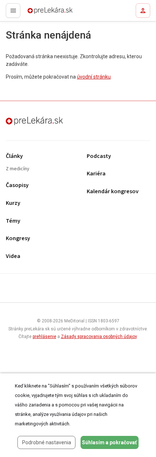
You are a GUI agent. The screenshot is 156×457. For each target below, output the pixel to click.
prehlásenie (44, 336)
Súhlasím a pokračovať (109, 442)
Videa (13, 256)
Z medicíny (17, 169)
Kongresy (18, 238)
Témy (13, 221)
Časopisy (17, 185)
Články (14, 156)
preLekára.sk (37, 12)
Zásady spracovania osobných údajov (99, 336)
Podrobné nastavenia (46, 442)
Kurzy (13, 203)
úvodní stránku (94, 77)
